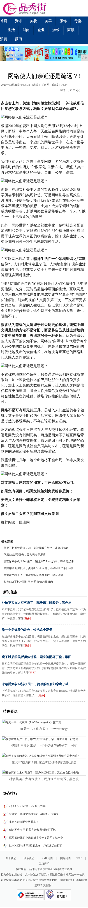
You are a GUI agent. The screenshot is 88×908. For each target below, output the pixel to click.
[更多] (27, 618)
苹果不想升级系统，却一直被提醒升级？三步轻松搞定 (36, 548)
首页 (3, 21)
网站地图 (65, 858)
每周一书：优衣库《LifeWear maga (44, 729)
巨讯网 (24, 522)
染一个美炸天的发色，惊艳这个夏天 (27, 630)
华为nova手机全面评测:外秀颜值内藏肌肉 (28, 581)
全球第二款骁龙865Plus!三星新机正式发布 (34, 814)
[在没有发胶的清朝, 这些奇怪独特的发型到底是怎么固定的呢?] (40, 755)
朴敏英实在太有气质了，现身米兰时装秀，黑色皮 (36, 602)
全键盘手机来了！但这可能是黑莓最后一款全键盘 (33, 575)
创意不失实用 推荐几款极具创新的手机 (32, 829)
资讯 (18, 21)
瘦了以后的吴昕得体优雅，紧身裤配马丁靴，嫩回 (36, 657)
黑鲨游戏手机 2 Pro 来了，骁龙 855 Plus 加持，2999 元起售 (39, 561)
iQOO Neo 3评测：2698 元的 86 (27, 806)
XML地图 (47, 858)
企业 (41, 30)
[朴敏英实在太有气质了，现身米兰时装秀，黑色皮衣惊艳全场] (40, 772)
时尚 (26, 30)
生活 (11, 30)
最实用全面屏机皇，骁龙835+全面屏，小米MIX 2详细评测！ (40, 568)
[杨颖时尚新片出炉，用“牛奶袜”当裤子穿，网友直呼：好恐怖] (40, 739)
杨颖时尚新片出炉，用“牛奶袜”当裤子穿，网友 (44, 745)
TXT (79, 858)
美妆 (33, 21)
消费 (3, 39)
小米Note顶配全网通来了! (24, 821)
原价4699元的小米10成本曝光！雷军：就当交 (36, 837)
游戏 (56, 30)
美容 (48, 21)
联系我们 (28, 858)
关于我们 (10, 858)
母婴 (78, 21)
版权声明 (44, 863)
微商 (18, 39)
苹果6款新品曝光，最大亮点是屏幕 (25, 554)
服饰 (63, 21)
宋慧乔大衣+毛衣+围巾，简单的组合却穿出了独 (35, 684)
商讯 (70, 30)
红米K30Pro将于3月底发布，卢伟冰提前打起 (35, 845)
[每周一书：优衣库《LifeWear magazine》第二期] (31, 722)
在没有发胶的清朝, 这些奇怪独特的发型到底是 (44, 762)
